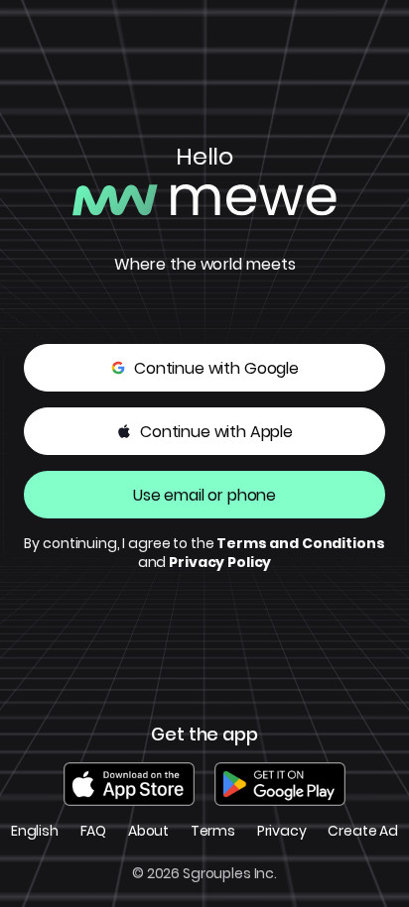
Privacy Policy (220, 563)
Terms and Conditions (300, 544)
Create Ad (363, 831)
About (148, 831)
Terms (213, 831)
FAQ (93, 831)
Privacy (282, 831)
